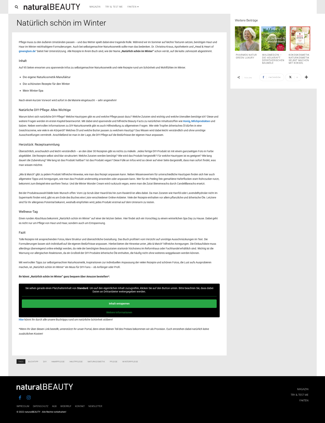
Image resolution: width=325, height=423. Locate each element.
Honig (186, 121)
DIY (45, 361)
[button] (16, 6)
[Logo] (52, 7)
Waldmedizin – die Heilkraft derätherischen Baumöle (273, 59)
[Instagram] (28, 398)
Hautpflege (76, 361)
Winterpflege (130, 361)
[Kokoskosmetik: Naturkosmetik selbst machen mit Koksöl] (300, 38)
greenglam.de (27, 51)
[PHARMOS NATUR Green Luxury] (247, 38)
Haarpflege (58, 361)
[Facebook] (20, 398)
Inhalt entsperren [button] (119, 303)
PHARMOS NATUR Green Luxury (246, 56)
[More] (306, 77)
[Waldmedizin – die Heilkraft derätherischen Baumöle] (273, 38)
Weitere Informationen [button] (119, 312)
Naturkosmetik (96, 361)
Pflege (114, 361)
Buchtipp (33, 361)
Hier (21, 319)
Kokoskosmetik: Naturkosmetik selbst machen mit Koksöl (299, 59)
